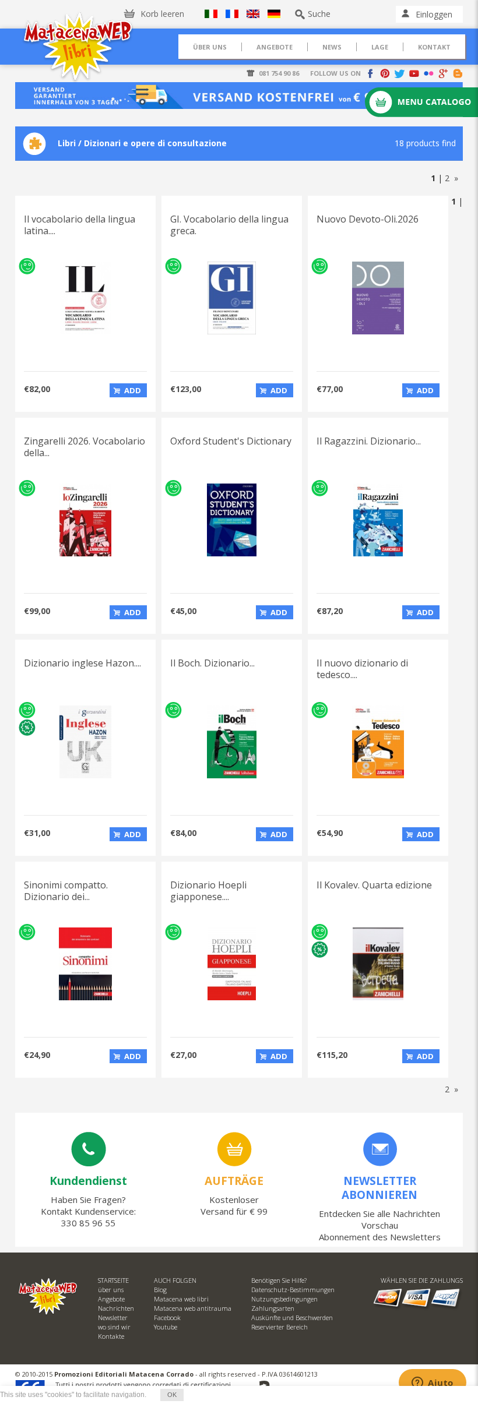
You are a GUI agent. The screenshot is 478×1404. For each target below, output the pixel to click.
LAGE (379, 47)
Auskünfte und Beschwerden (292, 1317)
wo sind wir (114, 1326)
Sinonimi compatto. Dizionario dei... (66, 891)
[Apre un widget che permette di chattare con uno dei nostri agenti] (432, 1383)
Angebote (111, 1298)
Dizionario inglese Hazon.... (82, 663)
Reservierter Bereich (279, 1326)
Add (132, 390)
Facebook (167, 1317)
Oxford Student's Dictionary (230, 441)
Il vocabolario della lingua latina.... (79, 225)
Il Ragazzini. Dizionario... (369, 441)
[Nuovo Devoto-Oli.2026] (378, 331)
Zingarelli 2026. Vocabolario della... (84, 447)
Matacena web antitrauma (192, 1308)
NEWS (332, 47)
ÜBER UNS (210, 47)
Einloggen (434, 14)
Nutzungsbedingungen (284, 1298)
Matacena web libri (181, 1298)
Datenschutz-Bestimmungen (293, 1289)
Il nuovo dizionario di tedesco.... (362, 669)
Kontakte (111, 1336)
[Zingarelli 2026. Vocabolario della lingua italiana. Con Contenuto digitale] (85, 553)
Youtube (165, 1326)
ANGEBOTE (274, 47)
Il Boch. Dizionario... (212, 663)
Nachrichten (116, 1308)
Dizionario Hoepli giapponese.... (208, 891)
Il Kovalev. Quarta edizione (374, 885)
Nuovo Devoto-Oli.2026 (368, 219)
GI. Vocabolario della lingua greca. (229, 225)
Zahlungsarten (272, 1308)
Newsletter (113, 1317)
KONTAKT (434, 47)
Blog (160, 1289)
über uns (111, 1289)
